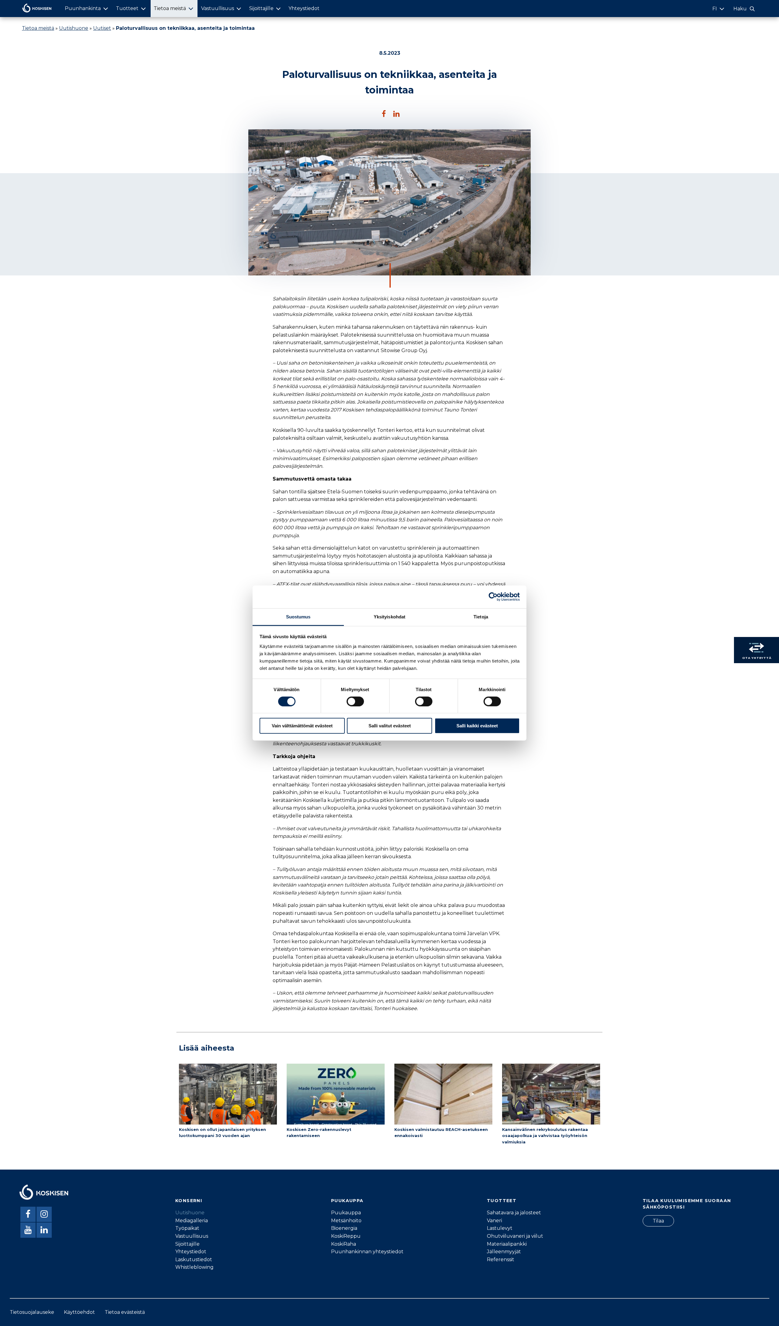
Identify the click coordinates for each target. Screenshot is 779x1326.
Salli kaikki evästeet (477, 725)
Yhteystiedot (304, 8)
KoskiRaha (343, 1244)
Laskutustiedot (193, 1259)
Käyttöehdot (79, 1312)
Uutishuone (73, 28)
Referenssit (500, 1259)
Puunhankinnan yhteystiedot (367, 1251)
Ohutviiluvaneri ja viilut (515, 1236)
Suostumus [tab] (298, 616)
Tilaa (658, 1221)
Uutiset (102, 28)
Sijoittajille (261, 8)
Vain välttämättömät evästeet (302, 725)
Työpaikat (187, 1228)
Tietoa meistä (170, 8)
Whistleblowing (194, 1267)
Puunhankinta (83, 8)
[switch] (355, 701)
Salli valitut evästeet (390, 725)
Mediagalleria (191, 1220)
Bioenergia (344, 1228)
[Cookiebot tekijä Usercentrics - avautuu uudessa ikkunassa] (493, 596)
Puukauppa (346, 1213)
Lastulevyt (499, 1228)
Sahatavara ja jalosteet (514, 1213)
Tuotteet (127, 8)
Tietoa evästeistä (125, 1312)
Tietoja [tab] (480, 616)
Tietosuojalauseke (32, 1312)
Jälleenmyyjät (504, 1251)
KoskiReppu (346, 1236)
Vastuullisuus (217, 8)
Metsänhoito (346, 1220)
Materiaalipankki (507, 1244)
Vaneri (494, 1220)
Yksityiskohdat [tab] (389, 616)
